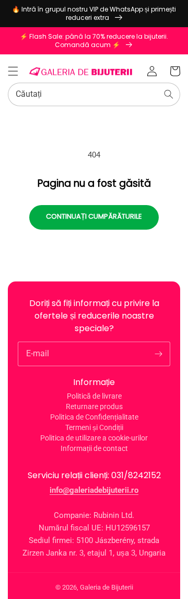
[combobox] (94, 94)
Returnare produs (94, 406)
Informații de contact (94, 448)
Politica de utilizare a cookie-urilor (94, 438)
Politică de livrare (94, 396)
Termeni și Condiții (94, 427)
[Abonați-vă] (158, 353)
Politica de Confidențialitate (94, 417)
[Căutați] (168, 94)
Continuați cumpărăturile (94, 216)
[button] (13, 71)
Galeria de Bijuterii (106, 587)
